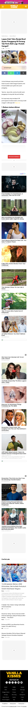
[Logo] (14, 6)
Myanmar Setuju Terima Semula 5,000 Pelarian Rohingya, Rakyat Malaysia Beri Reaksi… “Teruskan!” (13, 615)
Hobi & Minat (13, 36)
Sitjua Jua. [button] (17, 103)
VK (3, 48)
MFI (2, 608)
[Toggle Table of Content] (22, 67)
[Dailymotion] (21, 682)
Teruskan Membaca (14, 156)
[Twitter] (13, 682)
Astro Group (24, 706)
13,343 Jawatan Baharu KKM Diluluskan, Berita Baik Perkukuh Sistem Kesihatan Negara (14, 586)
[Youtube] (18, 682)
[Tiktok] (15, 682)
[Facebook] (7, 682)
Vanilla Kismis (5, 36)
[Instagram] (10, 682)
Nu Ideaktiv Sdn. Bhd (13, 706)
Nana (3, 591)
